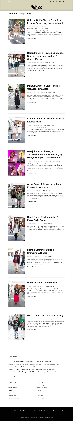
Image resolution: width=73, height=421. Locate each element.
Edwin (10, 390)
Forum (36, 411)
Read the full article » (32, 38)
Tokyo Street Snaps (43, 28)
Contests (55, 411)
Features (46, 161)
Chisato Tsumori (12, 387)
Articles (16, 411)
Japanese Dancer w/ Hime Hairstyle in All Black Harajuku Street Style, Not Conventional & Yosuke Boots (35, 372)
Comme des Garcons (41, 387)
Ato (9, 385)
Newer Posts (27, 353)
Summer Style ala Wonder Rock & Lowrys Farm (45, 120)
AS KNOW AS (40, 382)
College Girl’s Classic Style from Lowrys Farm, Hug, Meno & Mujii (45, 22)
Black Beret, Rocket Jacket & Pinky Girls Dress (43, 218)
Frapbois (38, 390)
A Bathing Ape (12, 382)
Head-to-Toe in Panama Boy (42, 282)
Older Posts (13, 353)
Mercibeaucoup (12, 395)
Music (50, 411)
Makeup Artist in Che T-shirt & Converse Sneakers (43, 87)
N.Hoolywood (39, 395)
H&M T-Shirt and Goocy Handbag (45, 315)
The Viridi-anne (40, 398)
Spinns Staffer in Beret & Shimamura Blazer (40, 251)
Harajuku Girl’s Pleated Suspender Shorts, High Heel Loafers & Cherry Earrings (45, 56)
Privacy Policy (49, 417)
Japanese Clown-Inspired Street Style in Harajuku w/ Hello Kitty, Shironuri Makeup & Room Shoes (33, 364)
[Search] (64, 1)
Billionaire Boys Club (41, 385)
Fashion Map (43, 411)
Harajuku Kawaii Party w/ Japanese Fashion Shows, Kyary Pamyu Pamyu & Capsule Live (44, 154)
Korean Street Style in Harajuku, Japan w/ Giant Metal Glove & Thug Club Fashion (29, 361)
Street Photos (23, 411)
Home (11, 411)
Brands (31, 411)
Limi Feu (38, 393)
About (61, 411)
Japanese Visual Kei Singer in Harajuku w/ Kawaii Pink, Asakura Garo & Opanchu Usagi (31, 369)
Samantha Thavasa (13, 398)
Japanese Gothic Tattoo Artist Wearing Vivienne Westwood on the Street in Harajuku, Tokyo (32, 366)
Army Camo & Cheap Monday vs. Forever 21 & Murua (45, 186)
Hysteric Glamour (12, 393)
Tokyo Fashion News (32, 28)
